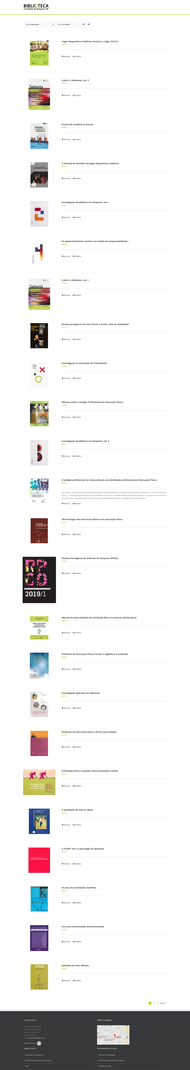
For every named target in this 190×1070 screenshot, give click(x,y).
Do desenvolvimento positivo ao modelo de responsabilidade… (95, 241)
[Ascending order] (53, 24)
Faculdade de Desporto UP (34, 1055)
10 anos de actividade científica (79, 887)
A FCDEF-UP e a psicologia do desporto (83, 848)
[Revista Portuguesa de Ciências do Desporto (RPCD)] (39, 580)
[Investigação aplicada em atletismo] (39, 704)
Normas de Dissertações (107, 1055)
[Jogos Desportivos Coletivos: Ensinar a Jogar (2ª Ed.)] (39, 53)
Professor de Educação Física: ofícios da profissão (89, 732)
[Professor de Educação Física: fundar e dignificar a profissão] (39, 665)
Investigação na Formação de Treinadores (84, 363)
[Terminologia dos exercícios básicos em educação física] (39, 531)
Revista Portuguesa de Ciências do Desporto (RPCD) (90, 558)
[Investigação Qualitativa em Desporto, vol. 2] (39, 452)
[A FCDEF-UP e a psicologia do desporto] (39, 860)
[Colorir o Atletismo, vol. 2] (39, 94)
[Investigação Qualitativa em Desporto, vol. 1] (39, 214)
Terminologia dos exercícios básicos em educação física (92, 519)
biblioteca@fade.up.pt (37, 1038)
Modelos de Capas (105, 1066)
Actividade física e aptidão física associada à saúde (90, 771)
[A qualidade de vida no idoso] (39, 821)
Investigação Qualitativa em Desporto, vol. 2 (85, 441)
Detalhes (78, 56)
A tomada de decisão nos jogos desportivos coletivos (90, 163)
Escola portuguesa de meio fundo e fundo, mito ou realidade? (95, 324)
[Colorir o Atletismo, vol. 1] (39, 294)
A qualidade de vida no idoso (77, 809)
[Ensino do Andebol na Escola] (39, 136)
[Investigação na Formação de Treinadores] (39, 375)
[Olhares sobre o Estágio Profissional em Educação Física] (39, 414)
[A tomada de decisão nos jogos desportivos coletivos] (39, 175)
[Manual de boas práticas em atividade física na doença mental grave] (39, 628)
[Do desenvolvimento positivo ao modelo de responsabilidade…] (39, 253)
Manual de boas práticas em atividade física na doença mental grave (99, 617)
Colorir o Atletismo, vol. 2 (75, 80)
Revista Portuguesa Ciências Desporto (38, 1060)
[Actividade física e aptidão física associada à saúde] (39, 782)
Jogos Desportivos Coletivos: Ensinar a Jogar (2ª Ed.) (90, 41)
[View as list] (88, 24)
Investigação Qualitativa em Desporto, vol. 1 (85, 202)
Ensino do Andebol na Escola (77, 124)
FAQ (27, 1066)
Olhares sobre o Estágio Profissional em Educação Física (92, 402)
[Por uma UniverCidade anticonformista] (39, 938)
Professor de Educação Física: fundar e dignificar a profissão (95, 654)
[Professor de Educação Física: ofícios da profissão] (39, 743)
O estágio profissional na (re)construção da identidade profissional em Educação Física (109, 480)
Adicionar (67, 56)
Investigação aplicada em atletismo (81, 693)
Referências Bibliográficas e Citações (111, 1060)
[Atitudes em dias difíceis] (39, 977)
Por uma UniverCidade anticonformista (83, 926)
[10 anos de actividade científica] (39, 899)
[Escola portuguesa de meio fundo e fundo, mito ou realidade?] (39, 336)
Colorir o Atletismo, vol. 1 (75, 280)
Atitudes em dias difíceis (75, 965)
